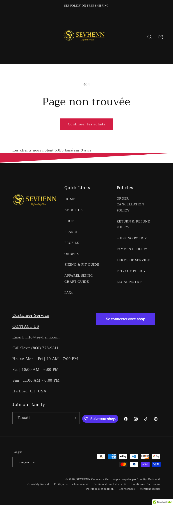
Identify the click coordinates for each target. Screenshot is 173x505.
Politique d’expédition (100, 488)
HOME (69, 199)
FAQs (68, 292)
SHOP (69, 221)
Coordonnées (127, 488)
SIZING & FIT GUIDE (81, 264)
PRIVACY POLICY (131, 271)
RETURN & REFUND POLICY (133, 224)
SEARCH (71, 232)
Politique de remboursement (71, 484)
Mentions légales (150, 488)
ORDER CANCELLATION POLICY (130, 204)
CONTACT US (25, 326)
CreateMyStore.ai (38, 484)
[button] (10, 36)
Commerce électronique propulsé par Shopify (118, 479)
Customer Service (30, 315)
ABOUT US (73, 210)
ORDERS (71, 254)
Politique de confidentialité (110, 484)
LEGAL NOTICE (130, 282)
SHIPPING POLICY (132, 238)
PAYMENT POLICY (132, 249)
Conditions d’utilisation (146, 484)
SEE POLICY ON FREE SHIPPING (86, 5)
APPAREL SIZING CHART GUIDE (78, 278)
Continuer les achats (86, 124)
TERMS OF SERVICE (133, 260)
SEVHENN (83, 479)
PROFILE (71, 243)
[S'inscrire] (74, 418)
